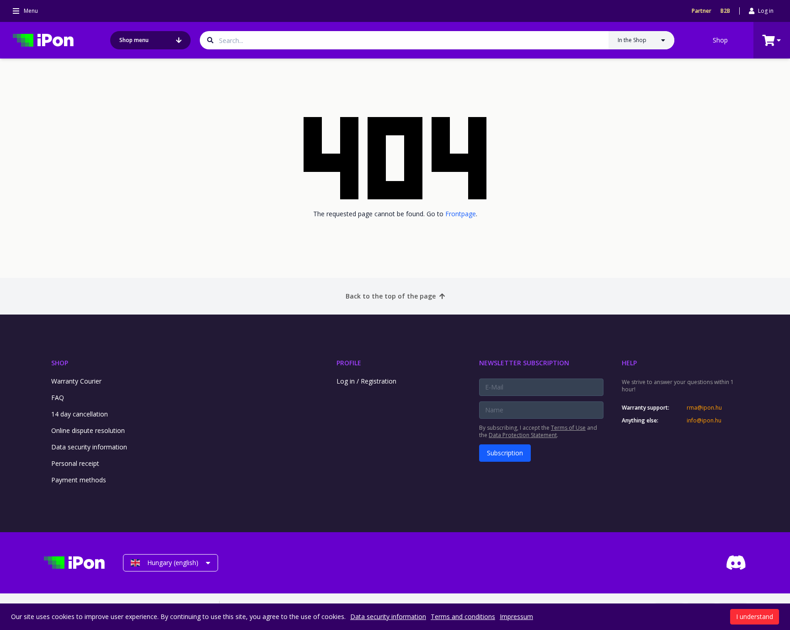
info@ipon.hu (704, 420)
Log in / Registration (366, 381)
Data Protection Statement (523, 435)
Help (629, 362)
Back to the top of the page (391, 296)
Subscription (505, 452)
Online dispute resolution (88, 430)
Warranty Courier (76, 381)
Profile (348, 362)
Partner (701, 11)
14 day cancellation (79, 414)
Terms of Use (568, 428)
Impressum (516, 616)
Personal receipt (75, 463)
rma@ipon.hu (704, 407)
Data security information (89, 447)
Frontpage (460, 213)
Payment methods (78, 479)
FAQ (57, 397)
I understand (754, 616)
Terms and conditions (463, 616)
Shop (720, 40)
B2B (725, 11)
